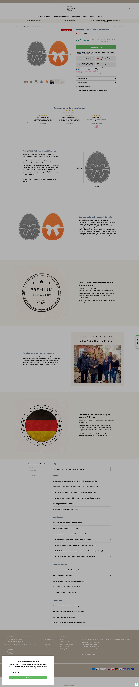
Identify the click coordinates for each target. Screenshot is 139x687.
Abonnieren (28, 677)
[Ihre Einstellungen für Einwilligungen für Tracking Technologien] (136, 684)
